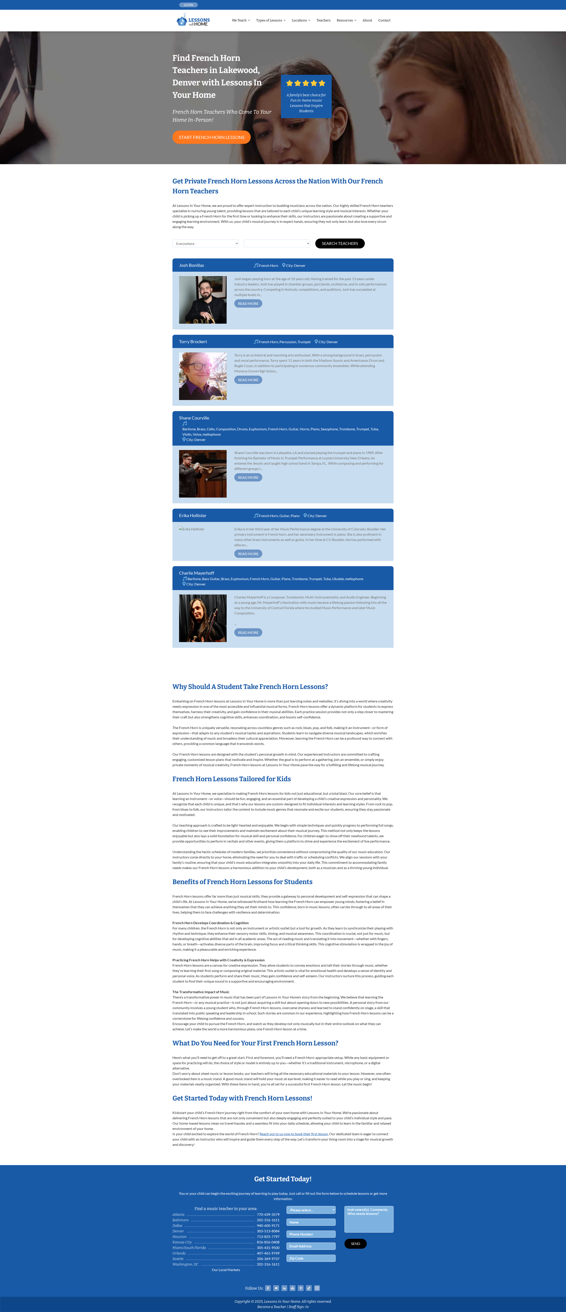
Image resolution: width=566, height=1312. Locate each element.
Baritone (189, 429)
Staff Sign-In (299, 1307)
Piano (315, 429)
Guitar (293, 429)
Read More (248, 303)
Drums (242, 429)
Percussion (287, 342)
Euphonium (258, 429)
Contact (384, 20)
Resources (345, 20)
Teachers (324, 20)
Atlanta (178, 1214)
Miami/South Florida (189, 1248)
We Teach (239, 20)
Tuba (374, 429)
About (367, 20)
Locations (299, 20)
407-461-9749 (268, 1253)
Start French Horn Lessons (212, 137)
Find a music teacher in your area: (226, 1208)
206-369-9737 (268, 1258)
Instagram (317, 1288)
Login (188, 5)
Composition (226, 429)
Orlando (179, 1253)
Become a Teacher (271, 1307)
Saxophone (329, 429)
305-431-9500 (268, 1247)
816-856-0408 (268, 1242)
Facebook (268, 1288)
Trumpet (304, 342)
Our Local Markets (226, 1270)
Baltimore (180, 1220)
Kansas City (182, 1242)
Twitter (276, 1288)
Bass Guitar (211, 579)
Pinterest (301, 1288)
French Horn (268, 265)
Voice (197, 434)
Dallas (177, 1226)
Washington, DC (185, 1264)
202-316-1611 (268, 1220)
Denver (299, 265)
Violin (186, 434)
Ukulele (338, 579)
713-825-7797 (268, 1236)
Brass (201, 429)
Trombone (347, 429)
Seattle (178, 1259)
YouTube (292, 1288)
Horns (304, 429)
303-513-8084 (268, 1231)
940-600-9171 (268, 1225)
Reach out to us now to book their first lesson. (294, 1134)
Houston (179, 1237)
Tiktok (309, 1288)
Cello (211, 429)
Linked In (284, 1288)
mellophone (212, 434)
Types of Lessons (269, 20)
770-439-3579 (268, 1214)
